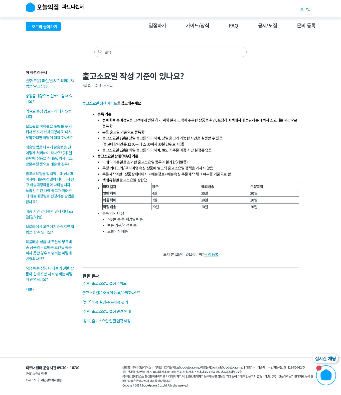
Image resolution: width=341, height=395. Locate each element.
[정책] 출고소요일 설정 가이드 (104, 283)
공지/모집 (267, 25)
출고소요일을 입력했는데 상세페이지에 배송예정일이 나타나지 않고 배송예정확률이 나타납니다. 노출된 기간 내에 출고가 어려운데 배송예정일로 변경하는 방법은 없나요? (50, 187)
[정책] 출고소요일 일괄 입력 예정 (106, 320)
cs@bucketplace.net (188, 367)
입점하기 (157, 25)
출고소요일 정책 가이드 (99, 103)
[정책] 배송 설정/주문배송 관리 (105, 302)
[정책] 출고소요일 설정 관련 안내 (106, 311)
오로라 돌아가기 (45, 26)
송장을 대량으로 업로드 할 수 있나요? (49, 98)
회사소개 (31, 380)
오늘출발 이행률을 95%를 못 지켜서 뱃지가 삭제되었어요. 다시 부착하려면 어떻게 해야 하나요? (49, 132)
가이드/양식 (197, 25)
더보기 (31, 289)
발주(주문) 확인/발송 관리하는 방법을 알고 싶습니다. (50, 83)
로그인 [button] (305, 8)
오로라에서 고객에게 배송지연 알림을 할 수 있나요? (50, 229)
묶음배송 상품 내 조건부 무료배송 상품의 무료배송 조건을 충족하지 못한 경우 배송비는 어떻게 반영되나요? (49, 250)
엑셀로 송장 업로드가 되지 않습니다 (49, 113)
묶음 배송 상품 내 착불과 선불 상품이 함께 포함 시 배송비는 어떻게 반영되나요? (49, 273)
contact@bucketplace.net (227, 367)
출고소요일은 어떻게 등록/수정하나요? (111, 292)
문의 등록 (306, 25)
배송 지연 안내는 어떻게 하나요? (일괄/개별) (49, 213)
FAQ (233, 25)
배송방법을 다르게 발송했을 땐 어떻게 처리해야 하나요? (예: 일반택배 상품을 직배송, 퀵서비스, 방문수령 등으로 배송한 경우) (49, 155)
